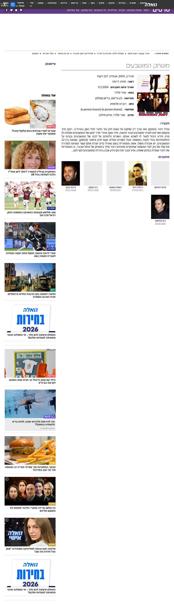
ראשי (146, 10)
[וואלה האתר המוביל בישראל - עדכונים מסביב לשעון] (151, 4)
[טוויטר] (11, 10)
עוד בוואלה (48, 95)
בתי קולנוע (86, 10)
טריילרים (112, 10)
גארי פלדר (119, 115)
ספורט (133, 3)
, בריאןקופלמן (103, 98)
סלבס (101, 3)
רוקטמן (35, 54)
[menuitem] (131, 5)
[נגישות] (5, 4)
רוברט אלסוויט (118, 103)
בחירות (122, 3)
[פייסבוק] (7, 10)
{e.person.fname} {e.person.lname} (102, 109)
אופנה (41, 3)
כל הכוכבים (100, 10)
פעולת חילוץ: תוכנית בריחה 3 (110, 54)
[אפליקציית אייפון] (16, 10)
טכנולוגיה (52, 3)
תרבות (111, 3)
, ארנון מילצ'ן (106, 115)
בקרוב (122, 10)
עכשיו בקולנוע (134, 10)
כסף (93, 3)
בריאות (74, 3)
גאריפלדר (120, 92)
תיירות (64, 3)
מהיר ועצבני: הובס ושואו (138, 54)
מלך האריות (48, 54)
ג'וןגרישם (116, 98)
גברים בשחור (63, 54)
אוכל (84, 3)
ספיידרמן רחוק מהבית (83, 54)
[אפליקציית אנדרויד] (21, 10)
